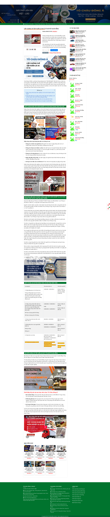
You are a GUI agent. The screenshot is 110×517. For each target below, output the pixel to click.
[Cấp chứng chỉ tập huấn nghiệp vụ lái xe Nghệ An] (29, 448)
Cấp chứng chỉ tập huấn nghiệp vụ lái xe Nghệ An (29, 454)
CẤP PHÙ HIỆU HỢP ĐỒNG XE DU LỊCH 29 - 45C (80, 68)
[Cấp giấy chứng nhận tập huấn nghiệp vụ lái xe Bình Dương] (51, 463)
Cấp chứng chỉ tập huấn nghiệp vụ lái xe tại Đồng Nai (29, 469)
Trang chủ (26, 24)
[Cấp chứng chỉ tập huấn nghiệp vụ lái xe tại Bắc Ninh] (51, 448)
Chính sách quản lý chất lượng (78, 490)
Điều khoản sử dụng (76, 502)
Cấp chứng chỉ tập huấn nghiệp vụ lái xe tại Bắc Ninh (50, 454)
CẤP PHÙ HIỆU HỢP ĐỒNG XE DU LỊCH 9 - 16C (80, 50)
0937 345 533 (77, 111)
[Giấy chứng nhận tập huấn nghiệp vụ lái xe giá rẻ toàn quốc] (40, 463)
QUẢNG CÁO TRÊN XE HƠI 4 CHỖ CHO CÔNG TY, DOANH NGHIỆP (80, 64)
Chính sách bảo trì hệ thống (78, 494)
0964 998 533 (77, 101)
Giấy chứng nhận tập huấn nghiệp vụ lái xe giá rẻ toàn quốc (40, 469)
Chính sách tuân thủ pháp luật (78, 492)
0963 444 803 (71, 79)
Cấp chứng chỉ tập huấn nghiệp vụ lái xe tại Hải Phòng (40, 454)
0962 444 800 (77, 90)
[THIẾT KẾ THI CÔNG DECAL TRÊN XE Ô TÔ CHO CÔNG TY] (72, 40)
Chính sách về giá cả (76, 498)
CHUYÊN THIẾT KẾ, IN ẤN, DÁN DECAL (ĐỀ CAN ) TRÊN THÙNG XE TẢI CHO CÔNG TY (80, 60)
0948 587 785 (77, 96)
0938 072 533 (77, 133)
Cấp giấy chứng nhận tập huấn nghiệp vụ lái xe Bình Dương (50, 469)
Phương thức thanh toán (77, 500)
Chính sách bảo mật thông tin (78, 488)
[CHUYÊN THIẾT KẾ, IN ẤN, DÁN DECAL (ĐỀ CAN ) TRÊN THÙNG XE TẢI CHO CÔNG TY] (72, 59)
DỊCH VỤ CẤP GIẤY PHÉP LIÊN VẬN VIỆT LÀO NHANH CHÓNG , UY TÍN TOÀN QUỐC (80, 56)
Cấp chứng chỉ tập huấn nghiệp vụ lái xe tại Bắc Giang (61, 454)
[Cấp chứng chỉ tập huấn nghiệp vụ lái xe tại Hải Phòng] (40, 448)
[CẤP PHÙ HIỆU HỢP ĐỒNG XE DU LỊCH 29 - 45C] (72, 69)
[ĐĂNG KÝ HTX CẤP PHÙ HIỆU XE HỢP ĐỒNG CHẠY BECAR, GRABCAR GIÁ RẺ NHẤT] (72, 36)
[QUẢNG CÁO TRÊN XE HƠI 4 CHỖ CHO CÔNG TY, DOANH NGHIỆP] (72, 64)
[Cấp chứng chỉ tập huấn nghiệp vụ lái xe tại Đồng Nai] (29, 463)
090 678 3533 (77, 128)
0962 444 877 (77, 84)
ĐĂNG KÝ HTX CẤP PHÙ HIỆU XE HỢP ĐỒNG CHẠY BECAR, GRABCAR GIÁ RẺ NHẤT (80, 37)
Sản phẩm (31, 24)
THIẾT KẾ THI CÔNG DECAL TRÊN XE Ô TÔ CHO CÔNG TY (80, 41)
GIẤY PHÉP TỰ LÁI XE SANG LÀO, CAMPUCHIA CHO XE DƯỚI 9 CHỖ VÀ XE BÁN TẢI (80, 46)
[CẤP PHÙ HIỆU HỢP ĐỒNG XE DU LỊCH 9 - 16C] (72, 50)
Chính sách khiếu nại (76, 496)
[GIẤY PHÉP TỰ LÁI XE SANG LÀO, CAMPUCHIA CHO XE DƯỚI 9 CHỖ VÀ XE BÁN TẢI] (72, 45)
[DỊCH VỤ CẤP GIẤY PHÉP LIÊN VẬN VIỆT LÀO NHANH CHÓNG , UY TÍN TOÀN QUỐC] (72, 54)
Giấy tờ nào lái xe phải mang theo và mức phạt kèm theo (39, 99)
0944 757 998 (77, 139)
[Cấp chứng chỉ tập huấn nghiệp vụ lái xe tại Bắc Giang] (61, 448)
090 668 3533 (77, 123)
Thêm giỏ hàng (54, 50)
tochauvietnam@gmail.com (31, 497)
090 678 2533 (77, 106)
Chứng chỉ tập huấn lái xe (40, 24)
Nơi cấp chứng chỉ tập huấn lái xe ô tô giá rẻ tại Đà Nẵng (39, 101)
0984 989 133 (77, 118)
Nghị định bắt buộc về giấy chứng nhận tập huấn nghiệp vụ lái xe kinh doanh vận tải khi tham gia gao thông (40, 96)
